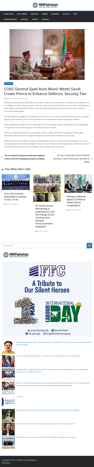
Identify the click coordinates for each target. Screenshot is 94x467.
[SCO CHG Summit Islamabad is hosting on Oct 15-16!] (16, 176)
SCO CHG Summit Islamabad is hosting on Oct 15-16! (15, 196)
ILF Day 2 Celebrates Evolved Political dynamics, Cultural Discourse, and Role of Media (71, 158)
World (45, 14)
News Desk (24, 98)
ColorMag (29, 460)
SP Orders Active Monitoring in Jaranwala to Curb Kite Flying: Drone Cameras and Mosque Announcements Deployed (44, 216)
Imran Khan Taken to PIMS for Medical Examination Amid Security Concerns (45, 424)
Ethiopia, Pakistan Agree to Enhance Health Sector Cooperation (76, 201)
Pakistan (34, 14)
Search (89, 245)
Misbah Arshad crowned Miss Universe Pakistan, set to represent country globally (47, 410)
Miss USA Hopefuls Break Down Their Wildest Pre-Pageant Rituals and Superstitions (48, 356)
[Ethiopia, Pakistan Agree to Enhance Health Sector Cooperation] (78, 176)
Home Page (8, 14)
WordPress (6, 463)
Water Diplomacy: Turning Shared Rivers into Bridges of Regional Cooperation (46, 437)
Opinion (45, 19)
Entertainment (10, 19)
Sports (35, 19)
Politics (66, 14)
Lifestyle (24, 19)
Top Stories (22, 14)
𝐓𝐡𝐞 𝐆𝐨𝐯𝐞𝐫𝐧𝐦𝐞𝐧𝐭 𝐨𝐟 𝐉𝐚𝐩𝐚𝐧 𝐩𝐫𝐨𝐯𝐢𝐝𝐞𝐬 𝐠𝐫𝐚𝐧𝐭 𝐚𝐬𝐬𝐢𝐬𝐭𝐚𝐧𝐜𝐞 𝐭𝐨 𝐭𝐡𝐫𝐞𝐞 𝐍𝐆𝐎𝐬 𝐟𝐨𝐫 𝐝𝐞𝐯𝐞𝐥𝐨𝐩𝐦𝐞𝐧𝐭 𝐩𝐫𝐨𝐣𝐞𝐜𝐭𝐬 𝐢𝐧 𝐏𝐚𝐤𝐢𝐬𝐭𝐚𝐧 (25, 157)
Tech (75, 14)
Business (55, 14)
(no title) (19, 396)
